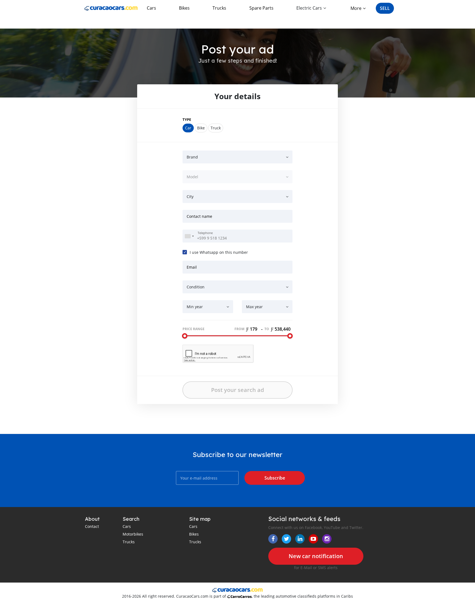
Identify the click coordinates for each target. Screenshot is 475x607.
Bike (201, 127)
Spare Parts (261, 8)
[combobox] (189, 236)
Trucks (219, 8)
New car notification (316, 556)
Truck (216, 127)
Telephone (205, 233)
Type (187, 119)
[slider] (184, 336)
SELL (385, 8)
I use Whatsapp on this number (219, 252)
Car (188, 127)
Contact (92, 526)
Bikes (184, 8)
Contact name (199, 216)
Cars (151, 8)
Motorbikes (133, 534)
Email (192, 267)
